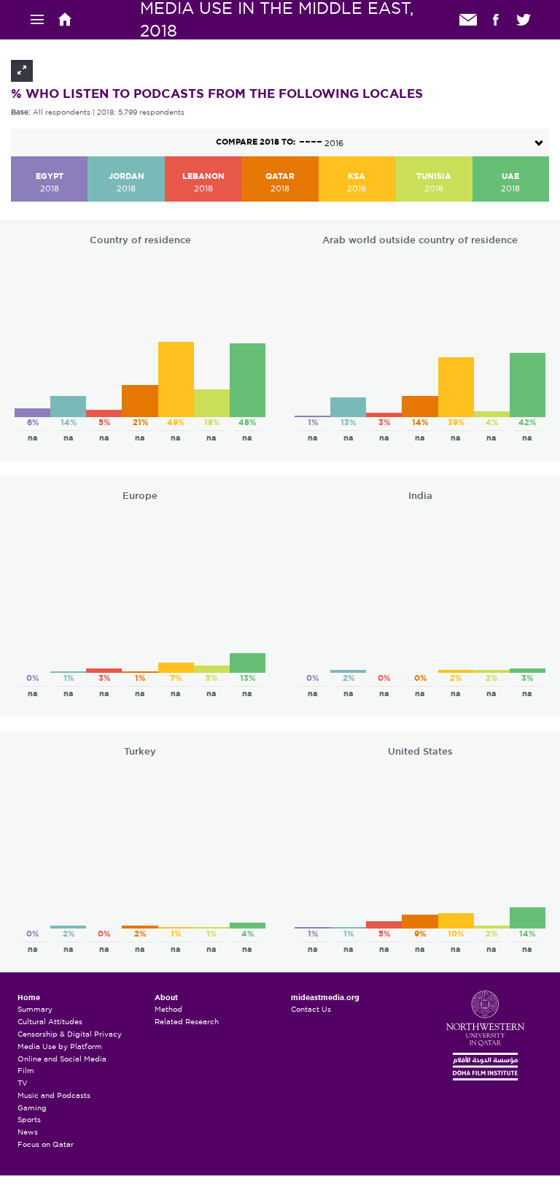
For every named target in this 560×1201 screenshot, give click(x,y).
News (28, 1132)
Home (29, 998)
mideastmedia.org (325, 998)
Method (168, 1009)
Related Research (187, 1022)
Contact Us (311, 1009)
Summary (35, 1009)
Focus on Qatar (46, 1144)
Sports (29, 1120)
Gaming (32, 1108)
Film (26, 1071)
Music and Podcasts (54, 1095)
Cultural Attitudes (50, 1022)
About (166, 998)
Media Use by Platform (60, 1046)
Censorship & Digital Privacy (70, 1034)
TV (23, 1083)
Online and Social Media (62, 1059)
